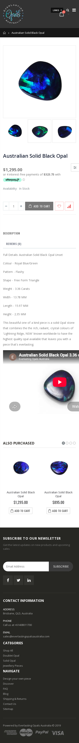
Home (4, 33)
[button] (63, 443)
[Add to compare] (69, 206)
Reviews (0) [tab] (13, 244)
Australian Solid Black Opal (35, 155)
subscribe (61, 566)
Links (56, 10)
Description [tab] (11, 233)
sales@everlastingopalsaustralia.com (26, 636)
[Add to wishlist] (59, 206)
